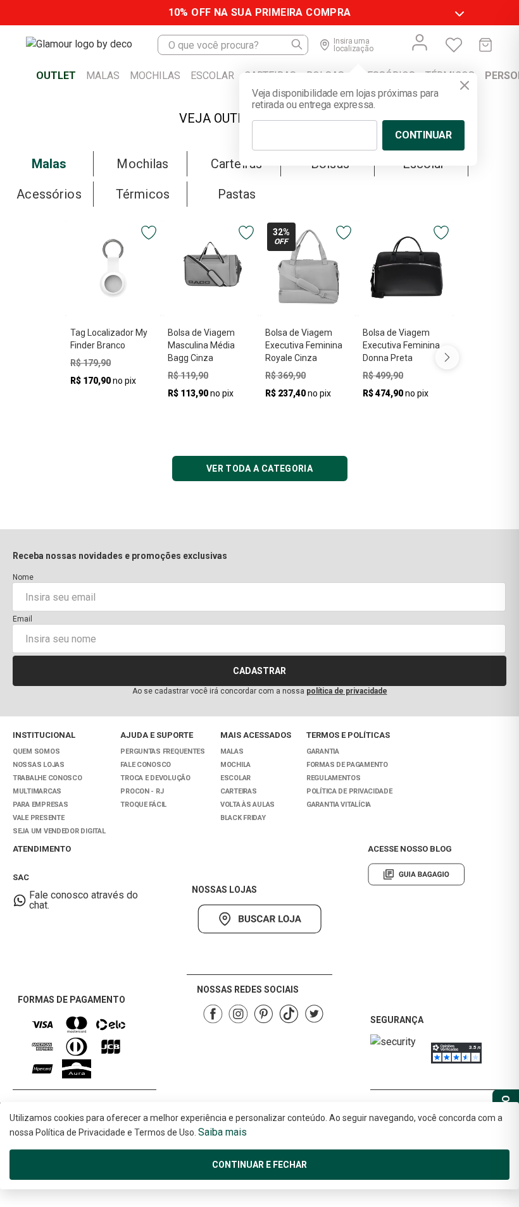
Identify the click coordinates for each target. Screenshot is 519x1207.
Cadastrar (259, 671)
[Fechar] (464, 85)
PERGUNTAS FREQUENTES (162, 751)
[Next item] (447, 356)
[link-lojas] (259, 919)
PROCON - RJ (141, 791)
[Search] (297, 45)
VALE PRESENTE (38, 817)
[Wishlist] (454, 45)
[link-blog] (416, 874)
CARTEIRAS (238, 791)
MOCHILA (235, 764)
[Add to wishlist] (148, 232)
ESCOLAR (235, 778)
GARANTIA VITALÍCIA (338, 804)
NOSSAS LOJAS (39, 764)
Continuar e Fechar (259, 1165)
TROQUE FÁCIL (143, 804)
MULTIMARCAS (37, 791)
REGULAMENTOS (333, 778)
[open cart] (485, 44)
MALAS (232, 751)
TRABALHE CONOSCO (47, 778)
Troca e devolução (155, 778)
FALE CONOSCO (145, 764)
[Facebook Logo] (213, 1014)
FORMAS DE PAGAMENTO (347, 764)
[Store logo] (92, 45)
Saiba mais (222, 1132)
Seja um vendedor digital (59, 831)
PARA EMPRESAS (40, 804)
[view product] (113, 268)
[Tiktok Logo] (288, 1014)
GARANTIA (322, 751)
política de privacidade (346, 691)
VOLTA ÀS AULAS (247, 804)
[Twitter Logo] (314, 1014)
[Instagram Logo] (238, 1014)
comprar (113, 401)
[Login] (420, 42)
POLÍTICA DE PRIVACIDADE (349, 791)
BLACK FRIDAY (243, 817)
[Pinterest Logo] (263, 1014)
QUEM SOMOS (36, 751)
